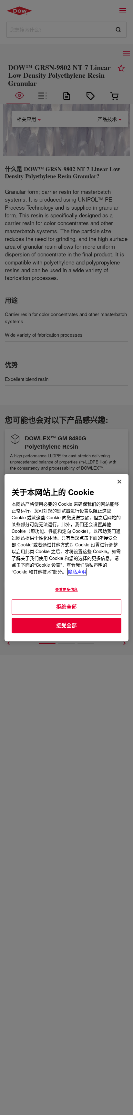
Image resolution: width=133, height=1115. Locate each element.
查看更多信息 (66, 589)
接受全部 (66, 625)
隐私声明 (77, 571)
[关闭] (119, 481)
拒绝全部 (66, 606)
